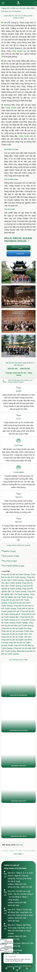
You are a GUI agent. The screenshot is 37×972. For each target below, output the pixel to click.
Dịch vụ (15, 8)
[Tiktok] (28, 968)
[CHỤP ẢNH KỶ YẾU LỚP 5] (18, 750)
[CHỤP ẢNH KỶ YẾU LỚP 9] (18, 785)
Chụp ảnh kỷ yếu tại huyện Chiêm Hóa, (17, 631)
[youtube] (16, 968)
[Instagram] (22, 968)
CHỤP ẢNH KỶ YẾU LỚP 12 (18, 836)
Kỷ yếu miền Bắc (27, 8)
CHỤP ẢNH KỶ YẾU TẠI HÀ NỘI (18, 730)
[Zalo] (18, 970)
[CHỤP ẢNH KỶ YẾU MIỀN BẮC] (18, 680)
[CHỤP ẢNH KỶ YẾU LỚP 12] (18, 821)
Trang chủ (5, 8)
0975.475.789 (12, 369)
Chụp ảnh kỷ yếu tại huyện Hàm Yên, (16, 634)
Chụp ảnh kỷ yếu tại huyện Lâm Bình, (16, 640)
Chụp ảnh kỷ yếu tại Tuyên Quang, (16, 574)
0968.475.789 (25, 369)
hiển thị (19, 845)
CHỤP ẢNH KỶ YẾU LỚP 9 (18, 801)
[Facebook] (9, 968)
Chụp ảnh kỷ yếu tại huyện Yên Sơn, (16, 637)
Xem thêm (18, 854)
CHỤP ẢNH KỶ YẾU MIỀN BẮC (18, 695)
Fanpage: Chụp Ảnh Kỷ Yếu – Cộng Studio (19, 374)
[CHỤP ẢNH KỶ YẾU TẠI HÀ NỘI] (18, 715)
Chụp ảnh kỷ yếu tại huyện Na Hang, (16, 628)
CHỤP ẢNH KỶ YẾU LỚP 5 (18, 765)
